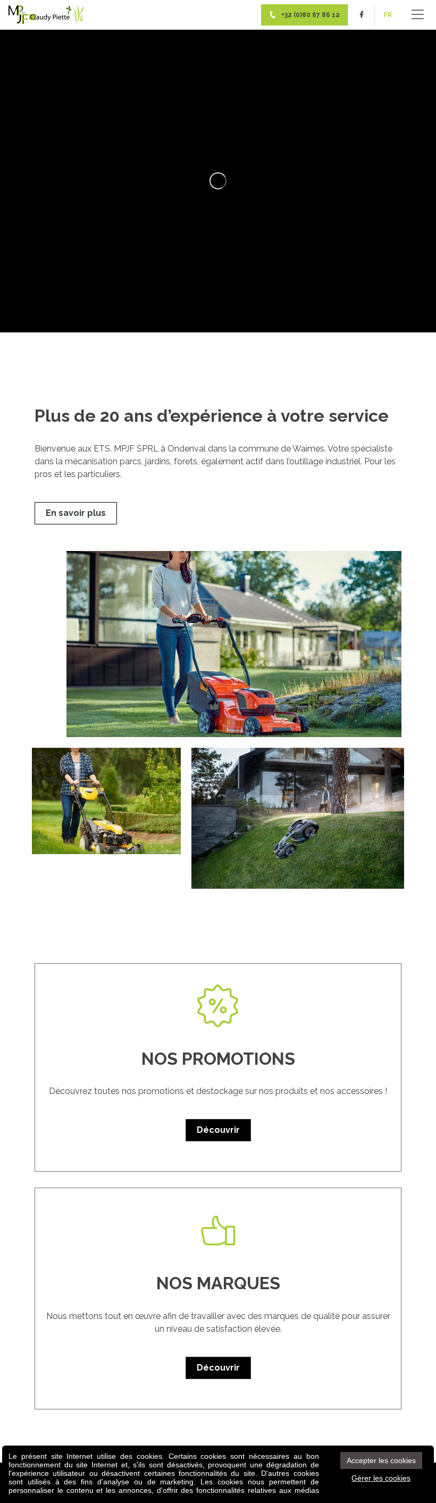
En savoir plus (76, 513)
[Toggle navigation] (417, 14)
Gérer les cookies (380, 1478)
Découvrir (218, 1130)
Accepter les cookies (381, 1460)
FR (388, 15)
